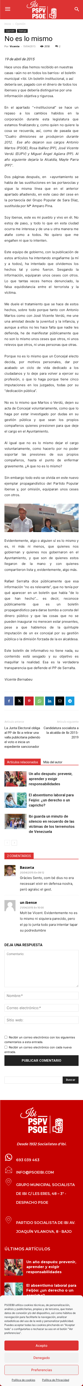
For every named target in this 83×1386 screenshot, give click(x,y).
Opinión (20, 24)
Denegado (41, 1358)
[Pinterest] (29, 701)
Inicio (7, 24)
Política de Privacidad (55, 1380)
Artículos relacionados (22, 762)
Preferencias (41, 1370)
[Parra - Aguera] (41, 518)
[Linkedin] (49, 701)
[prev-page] (7, 843)
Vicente (14, 46)
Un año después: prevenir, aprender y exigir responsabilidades (50, 778)
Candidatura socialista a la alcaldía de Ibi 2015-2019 (61, 732)
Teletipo (22, 30)
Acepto (41, 1345)
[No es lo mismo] (41, 1120)
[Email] (59, 701)
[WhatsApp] (39, 701)
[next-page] (14, 843)
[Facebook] (8, 701)
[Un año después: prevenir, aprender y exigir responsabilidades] (15, 779)
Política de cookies (23, 1380)
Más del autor (52, 762)
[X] (19, 701)
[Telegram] (70, 701)
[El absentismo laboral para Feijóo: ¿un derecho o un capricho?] (15, 800)
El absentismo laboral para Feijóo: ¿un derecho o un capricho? (51, 800)
